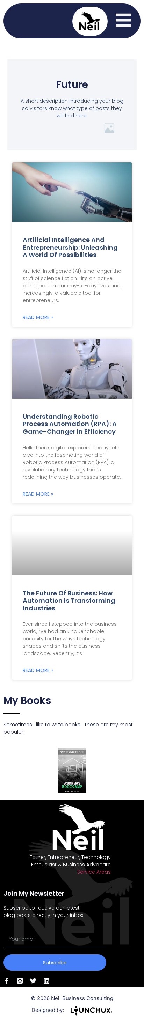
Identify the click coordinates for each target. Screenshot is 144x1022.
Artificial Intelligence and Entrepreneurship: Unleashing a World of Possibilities (70, 247)
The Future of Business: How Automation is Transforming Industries (69, 600)
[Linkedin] (46, 981)
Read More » (38, 317)
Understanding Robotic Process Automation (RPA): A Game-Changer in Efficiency (70, 424)
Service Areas (94, 871)
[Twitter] (33, 981)
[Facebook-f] (6, 981)
